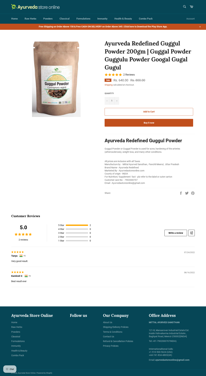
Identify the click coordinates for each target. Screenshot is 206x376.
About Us (107, 322)
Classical (65, 18)
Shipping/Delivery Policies (115, 327)
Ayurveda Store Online (27, 373)
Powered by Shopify (44, 373)
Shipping (108, 85)
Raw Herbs (30, 18)
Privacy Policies (110, 346)
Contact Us (108, 336)
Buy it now (149, 122)
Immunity (102, 18)
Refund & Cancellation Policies (118, 341)
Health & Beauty (123, 18)
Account (190, 18)
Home (14, 18)
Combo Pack (146, 18)
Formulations (83, 18)
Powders (48, 18)
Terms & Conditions (112, 332)
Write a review (176, 233)
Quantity (109, 93)
